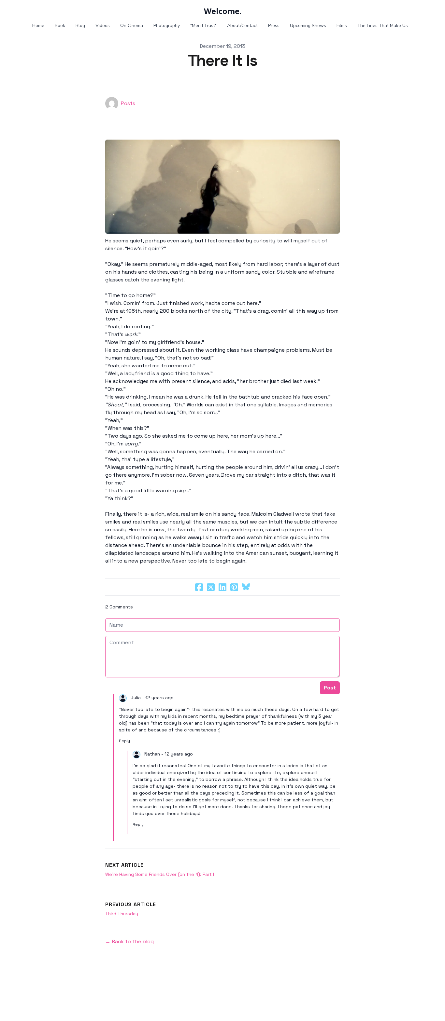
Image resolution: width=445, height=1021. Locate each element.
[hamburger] (27, 10)
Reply (124, 740)
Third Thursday (121, 914)
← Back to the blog (129, 941)
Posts (128, 103)
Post (330, 687)
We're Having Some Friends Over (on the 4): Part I (159, 874)
